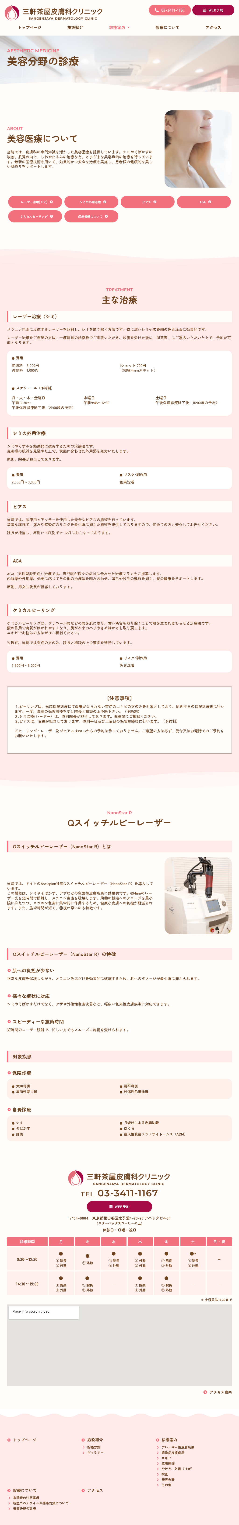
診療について (167, 27)
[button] (119, 27)
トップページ (30, 27)
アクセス (213, 27)
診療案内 (117, 27)
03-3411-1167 (119, 1193)
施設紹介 (75, 27)
